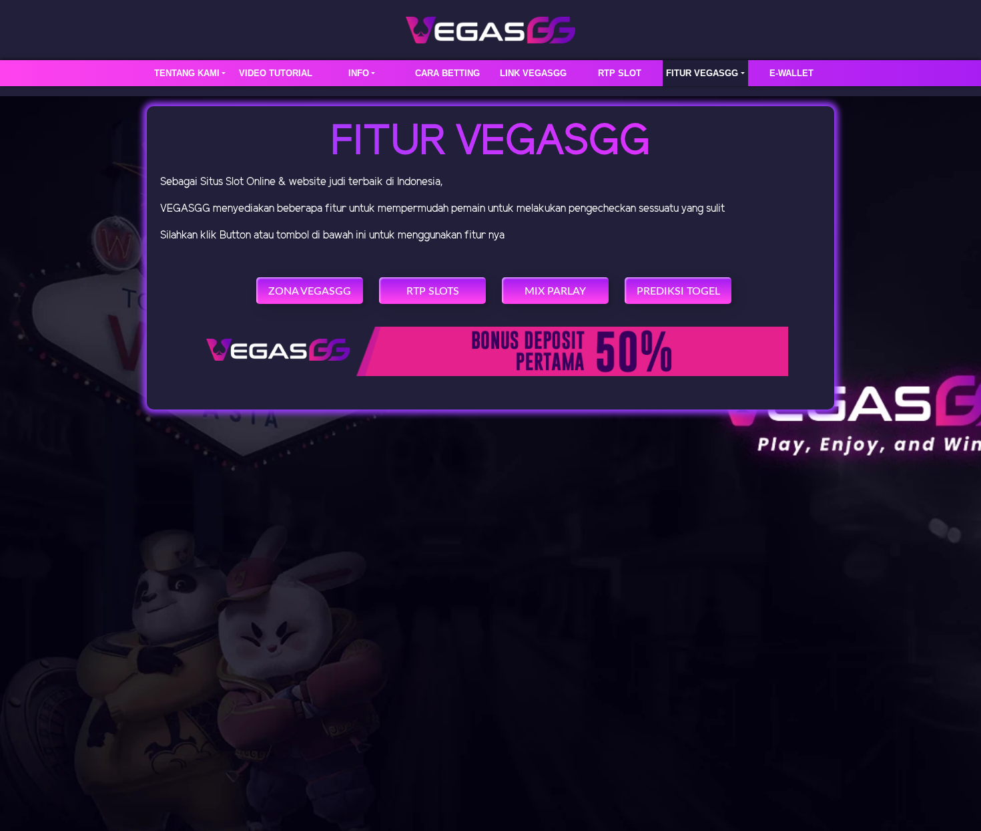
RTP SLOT (619, 73)
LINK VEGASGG (533, 73)
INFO (358, 73)
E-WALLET (791, 73)
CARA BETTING (447, 73)
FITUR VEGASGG (702, 73)
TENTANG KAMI (187, 73)
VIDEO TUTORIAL (275, 73)
